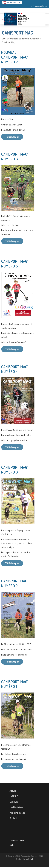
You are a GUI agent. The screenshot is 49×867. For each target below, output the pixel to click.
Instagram (26, 824)
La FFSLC (14, 796)
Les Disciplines (16, 807)
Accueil (13, 790)
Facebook (26, 830)
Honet (25, 859)
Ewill (31, 859)
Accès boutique (13, 2)
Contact (13, 818)
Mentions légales (17, 812)
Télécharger (12, 136)
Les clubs (14, 801)
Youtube (26, 835)
